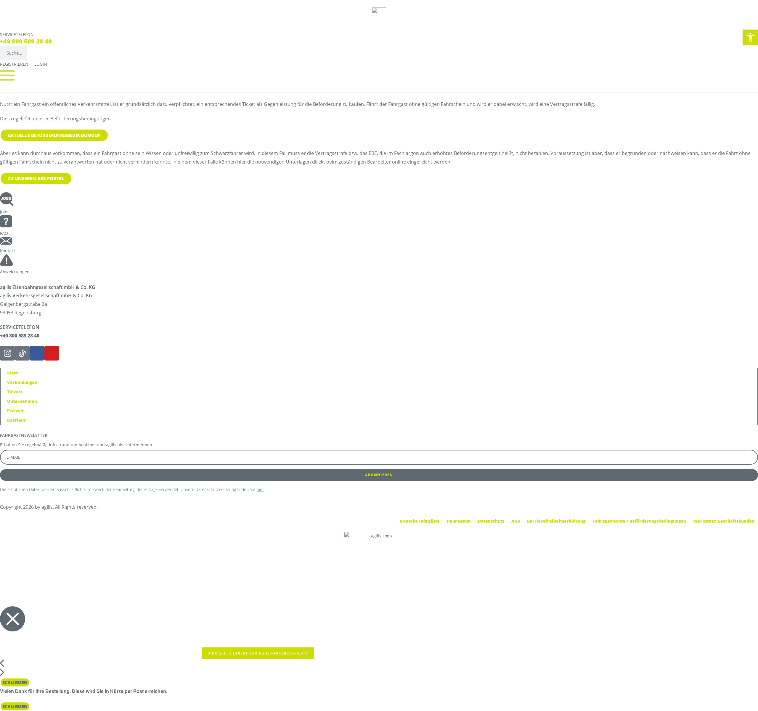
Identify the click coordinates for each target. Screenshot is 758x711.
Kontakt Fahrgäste (420, 521)
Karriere (16, 420)
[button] (750, 37)
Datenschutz (491, 521)
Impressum (459, 521)
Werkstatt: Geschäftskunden (723, 521)
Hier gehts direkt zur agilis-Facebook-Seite (258, 653)
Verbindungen (22, 382)
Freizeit (15, 410)
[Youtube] (51, 353)
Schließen (15, 682)
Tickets (15, 392)
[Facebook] (37, 353)
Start (12, 373)
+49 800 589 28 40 (26, 41)
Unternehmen (22, 401)
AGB (515, 521)
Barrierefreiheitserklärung (556, 521)
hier (260, 489)
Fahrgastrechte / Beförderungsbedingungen (639, 521)
